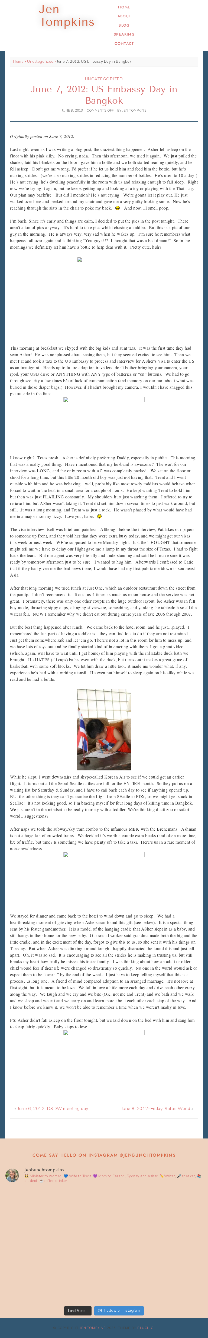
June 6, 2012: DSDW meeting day (53, 1108)
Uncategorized (40, 61)
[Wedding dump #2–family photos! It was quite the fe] (54, 1274)
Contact (124, 43)
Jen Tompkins (93, 1328)
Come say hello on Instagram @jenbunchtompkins (104, 1155)
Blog (124, 25)
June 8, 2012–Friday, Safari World (155, 1108)
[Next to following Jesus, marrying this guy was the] (154, 1217)
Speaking (124, 34)
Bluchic (145, 1328)
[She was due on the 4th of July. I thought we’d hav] (54, 1217)
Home (124, 7)
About (124, 16)
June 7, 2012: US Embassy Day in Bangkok (104, 95)
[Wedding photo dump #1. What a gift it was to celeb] (154, 1274)
